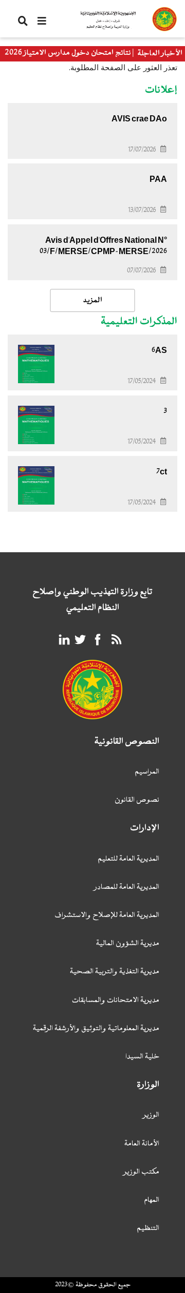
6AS (159, 350)
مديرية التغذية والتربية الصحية (114, 972)
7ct (161, 472)
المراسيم (147, 772)
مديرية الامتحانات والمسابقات (115, 1001)
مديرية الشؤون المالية (127, 944)
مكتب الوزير (141, 1172)
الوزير (151, 1115)
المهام (151, 1200)
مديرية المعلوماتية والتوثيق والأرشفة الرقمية (96, 1029)
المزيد (92, 300)
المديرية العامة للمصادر (126, 887)
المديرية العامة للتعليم (128, 859)
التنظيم (148, 1229)
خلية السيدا (142, 1057)
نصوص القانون (137, 800)
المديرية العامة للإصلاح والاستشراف (106, 916)
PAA (158, 179)
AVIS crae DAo (139, 119)
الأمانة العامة (141, 1144)
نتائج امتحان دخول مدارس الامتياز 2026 (68, 53)
